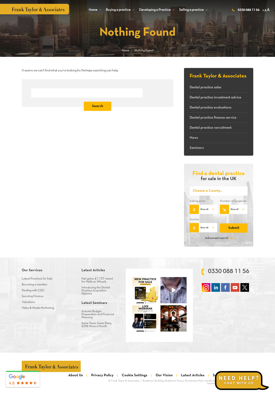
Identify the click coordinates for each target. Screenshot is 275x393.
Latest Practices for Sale (37, 278)
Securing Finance (32, 296)
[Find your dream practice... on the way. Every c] (173, 318)
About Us (75, 375)
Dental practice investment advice (215, 97)
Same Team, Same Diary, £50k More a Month (97, 325)
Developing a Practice (157, 9)
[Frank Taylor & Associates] (51, 366)
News (194, 138)
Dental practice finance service (213, 117)
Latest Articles (193, 375)
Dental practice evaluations (210, 107)
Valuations (28, 302)
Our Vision (164, 375)
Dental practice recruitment (211, 127)
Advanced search (216, 238)
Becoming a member (34, 284)
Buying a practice (120, 9)
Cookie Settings (134, 375)
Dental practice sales (205, 87)
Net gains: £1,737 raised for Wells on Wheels (97, 280)
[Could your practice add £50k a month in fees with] (145, 318)
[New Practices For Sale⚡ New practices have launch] (145, 290)
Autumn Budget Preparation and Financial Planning (98, 314)
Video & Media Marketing (38, 307)
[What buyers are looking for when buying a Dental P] (173, 290)
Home (95, 9)
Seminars (197, 148)
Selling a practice (193, 9)
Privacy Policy (102, 375)
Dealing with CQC (33, 290)
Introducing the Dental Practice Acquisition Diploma (96, 290)
